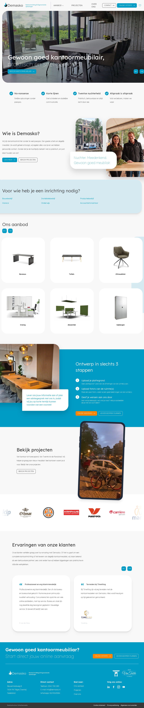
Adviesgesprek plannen (110, 413)
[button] (136, 71)
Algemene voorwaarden (129, 705)
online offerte (101, 656)
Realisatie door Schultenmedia (17, 705)
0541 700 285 (53, 686)
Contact (107, 5)
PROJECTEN (76, 5)
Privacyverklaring (113, 705)
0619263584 (55, 693)
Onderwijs (45, 203)
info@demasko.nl (53, 689)
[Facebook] (113, 687)
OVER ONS (94, 5)
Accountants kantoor (89, 203)
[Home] (26, 5)
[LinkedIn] (108, 687)
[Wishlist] (140, 5)
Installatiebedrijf (48, 198)
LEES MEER (8, 160)
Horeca (5, 203)
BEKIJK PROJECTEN (28, 160)
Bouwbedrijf (7, 198)
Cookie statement (99, 705)
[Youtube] (123, 687)
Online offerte (125, 5)
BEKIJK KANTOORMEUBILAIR (20, 71)
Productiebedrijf (87, 198)
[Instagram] (118, 687)
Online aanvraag (85, 413)
